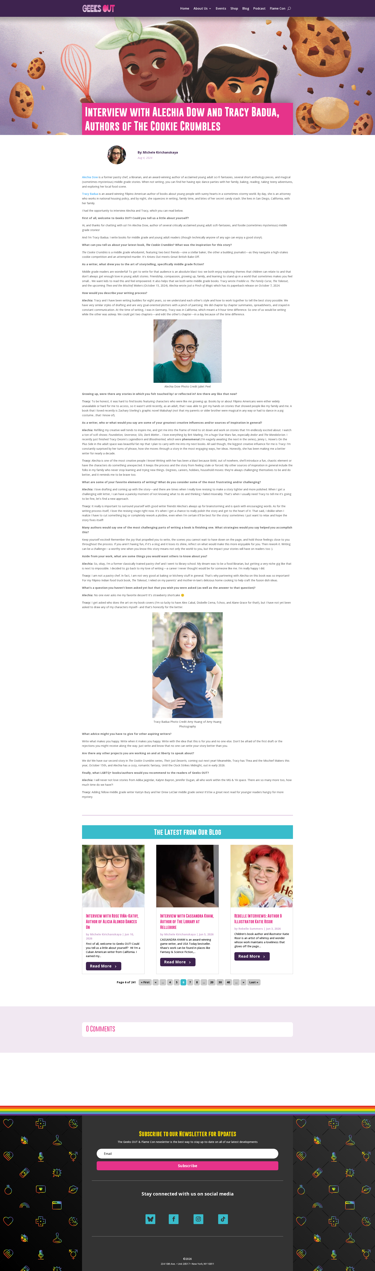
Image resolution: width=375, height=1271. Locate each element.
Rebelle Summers (250, 928)
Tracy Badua (90, 194)
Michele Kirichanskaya (105, 934)
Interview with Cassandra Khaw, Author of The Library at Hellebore (187, 921)
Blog (245, 8)
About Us (201, 8)
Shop (234, 8)
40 (228, 982)
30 (220, 982)
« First (145, 982)
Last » (253, 982)
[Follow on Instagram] (198, 1219)
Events (221, 8)
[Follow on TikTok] (223, 1219)
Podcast (259, 8)
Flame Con (277, 8)
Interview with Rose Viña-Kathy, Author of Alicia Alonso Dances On (112, 921)
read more (101, 966)
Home (184, 8)
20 (211, 982)
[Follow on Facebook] (174, 1219)
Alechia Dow (90, 177)
